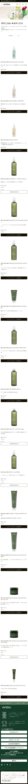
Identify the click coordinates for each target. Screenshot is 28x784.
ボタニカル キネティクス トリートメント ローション (12, 429)
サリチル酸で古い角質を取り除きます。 (10, 392)
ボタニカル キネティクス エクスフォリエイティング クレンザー (14, 307)
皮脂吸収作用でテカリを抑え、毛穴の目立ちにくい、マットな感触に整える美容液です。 (14, 143)
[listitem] (14, 56)
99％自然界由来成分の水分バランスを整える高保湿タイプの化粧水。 (14, 432)
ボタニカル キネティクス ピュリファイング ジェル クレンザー (14, 221)
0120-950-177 (14, 732)
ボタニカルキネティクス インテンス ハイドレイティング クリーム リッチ (14, 641)
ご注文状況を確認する (14, 744)
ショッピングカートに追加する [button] (14, 72)
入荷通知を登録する (14, 192)
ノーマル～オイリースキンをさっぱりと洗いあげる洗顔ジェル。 (13, 225)
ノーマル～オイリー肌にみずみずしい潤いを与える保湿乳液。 (13, 351)
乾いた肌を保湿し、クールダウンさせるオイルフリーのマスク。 (14, 560)
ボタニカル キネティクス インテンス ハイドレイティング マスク (13, 555)
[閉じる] (23, 775)
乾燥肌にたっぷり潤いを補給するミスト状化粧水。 (12, 182)
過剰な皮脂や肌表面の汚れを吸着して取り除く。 (12, 518)
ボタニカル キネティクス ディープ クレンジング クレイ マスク (14, 514)
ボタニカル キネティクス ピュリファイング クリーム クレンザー (14, 264)
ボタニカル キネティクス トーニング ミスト (10, 472)
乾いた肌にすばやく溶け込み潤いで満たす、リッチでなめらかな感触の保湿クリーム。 (14, 646)
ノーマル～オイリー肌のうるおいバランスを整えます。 (13, 475)
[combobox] (14, 36)
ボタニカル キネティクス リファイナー (9, 140)
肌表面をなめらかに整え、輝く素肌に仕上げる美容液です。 (13, 104)
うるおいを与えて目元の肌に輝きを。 (9, 688)
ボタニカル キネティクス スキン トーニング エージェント (13, 179)
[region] (14, 777)
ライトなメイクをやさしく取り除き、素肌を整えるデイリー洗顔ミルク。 (14, 268)
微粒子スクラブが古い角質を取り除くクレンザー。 (12, 311)
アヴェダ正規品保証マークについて (14, 747)
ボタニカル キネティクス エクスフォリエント (11, 389)
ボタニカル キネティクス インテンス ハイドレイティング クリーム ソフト (13, 598)
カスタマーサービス (14, 740)
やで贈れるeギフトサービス (8, 1)
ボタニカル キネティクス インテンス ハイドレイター (12, 62)
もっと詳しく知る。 (6, 780)
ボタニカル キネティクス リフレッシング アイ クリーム (13, 685)
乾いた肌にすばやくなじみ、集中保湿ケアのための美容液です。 (14, 65)
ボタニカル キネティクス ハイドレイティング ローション (13, 347)
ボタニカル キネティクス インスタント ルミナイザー (12, 101)
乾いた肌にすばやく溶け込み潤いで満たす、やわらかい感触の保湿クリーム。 (14, 603)
